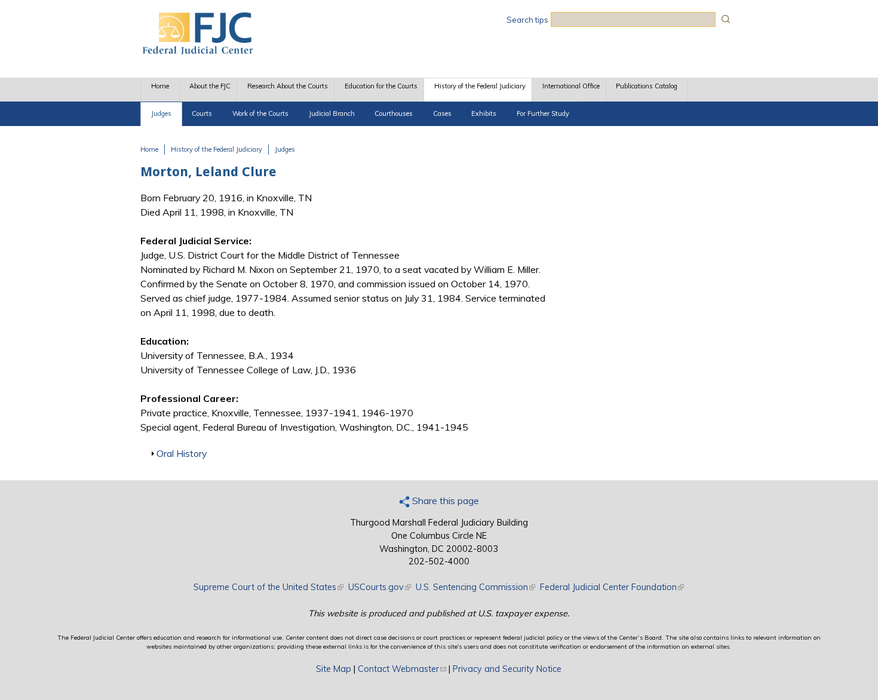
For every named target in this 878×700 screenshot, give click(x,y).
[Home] (197, 51)
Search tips (527, 19)
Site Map (333, 669)
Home (160, 86)
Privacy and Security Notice (507, 669)
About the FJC (210, 86)
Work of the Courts (260, 113)
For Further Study (543, 113)
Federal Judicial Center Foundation (612, 587)
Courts (202, 113)
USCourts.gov (379, 587)
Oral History (181, 453)
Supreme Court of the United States (268, 587)
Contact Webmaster (402, 669)
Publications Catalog (646, 86)
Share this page (444, 500)
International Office (571, 86)
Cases (442, 113)
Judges (161, 113)
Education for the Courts (381, 86)
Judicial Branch (332, 113)
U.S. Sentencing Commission (475, 587)
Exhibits (483, 113)
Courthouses (393, 113)
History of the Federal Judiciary (480, 86)
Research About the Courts (287, 86)
